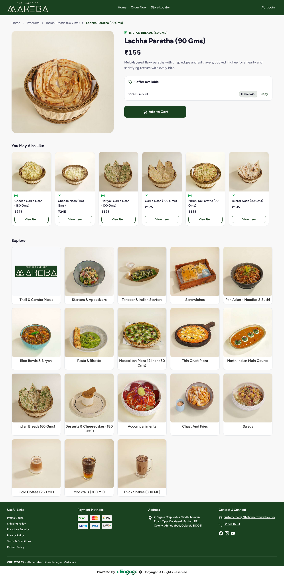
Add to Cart (158, 112)
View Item (31, 219)
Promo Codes (15, 517)
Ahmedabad (35, 562)
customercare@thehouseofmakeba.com (249, 517)
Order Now (138, 7)
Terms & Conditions (19, 541)
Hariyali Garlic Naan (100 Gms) (115, 203)
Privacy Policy (15, 535)
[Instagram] (227, 534)
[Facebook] (221, 534)
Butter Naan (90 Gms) (247, 201)
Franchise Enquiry (18, 529)
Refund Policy (15, 547)
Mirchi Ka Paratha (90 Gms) (203, 203)
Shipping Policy (16, 523)
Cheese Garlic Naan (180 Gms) (28, 203)
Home (122, 7)
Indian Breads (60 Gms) (63, 23)
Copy (264, 94)
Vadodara (70, 562)
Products (33, 23)
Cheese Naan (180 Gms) (71, 203)
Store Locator (160, 7)
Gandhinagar (53, 562)
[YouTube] (233, 534)
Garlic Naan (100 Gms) (161, 201)
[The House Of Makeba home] (59, 7)
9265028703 (232, 524)
